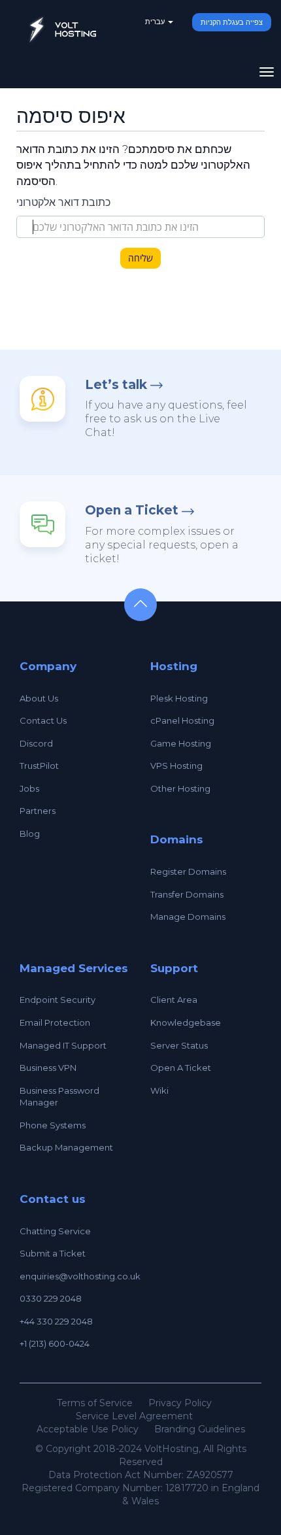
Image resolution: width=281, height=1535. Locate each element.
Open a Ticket (131, 510)
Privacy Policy (180, 1403)
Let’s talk (116, 384)
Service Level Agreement (134, 1416)
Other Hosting (180, 788)
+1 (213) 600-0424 (55, 1343)
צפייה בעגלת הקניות (232, 22)
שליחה (140, 258)
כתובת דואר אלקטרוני (63, 202)
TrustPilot (39, 765)
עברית (156, 21)
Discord (36, 743)
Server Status (179, 1045)
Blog (30, 833)
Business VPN (48, 1067)
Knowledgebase (185, 1022)
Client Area (173, 999)
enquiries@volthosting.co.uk (80, 1276)
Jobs (29, 788)
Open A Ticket (180, 1067)
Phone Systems (53, 1125)
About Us (39, 698)
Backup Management (66, 1147)
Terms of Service (95, 1403)
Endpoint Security (57, 999)
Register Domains (188, 871)
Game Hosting (180, 743)
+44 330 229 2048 (56, 1321)
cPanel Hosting (182, 720)
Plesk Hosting (179, 698)
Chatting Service (55, 1231)
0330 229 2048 (51, 1298)
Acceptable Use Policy (88, 1429)
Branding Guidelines (199, 1429)
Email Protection (55, 1022)
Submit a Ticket (53, 1253)
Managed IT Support (63, 1045)
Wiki (159, 1090)
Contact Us (43, 720)
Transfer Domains (186, 894)
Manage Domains (187, 916)
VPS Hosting (176, 765)
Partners (38, 810)
